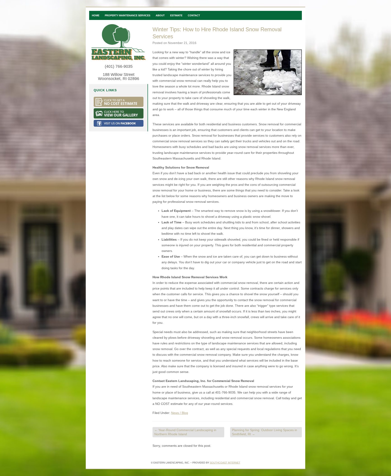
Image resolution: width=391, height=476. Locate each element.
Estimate (176, 15)
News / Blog (179, 413)
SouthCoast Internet (225, 462)
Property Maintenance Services (127, 15)
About (160, 15)
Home (95, 15)
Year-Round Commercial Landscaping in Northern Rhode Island (185, 432)
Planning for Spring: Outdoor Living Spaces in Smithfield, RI (264, 432)
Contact (194, 15)
